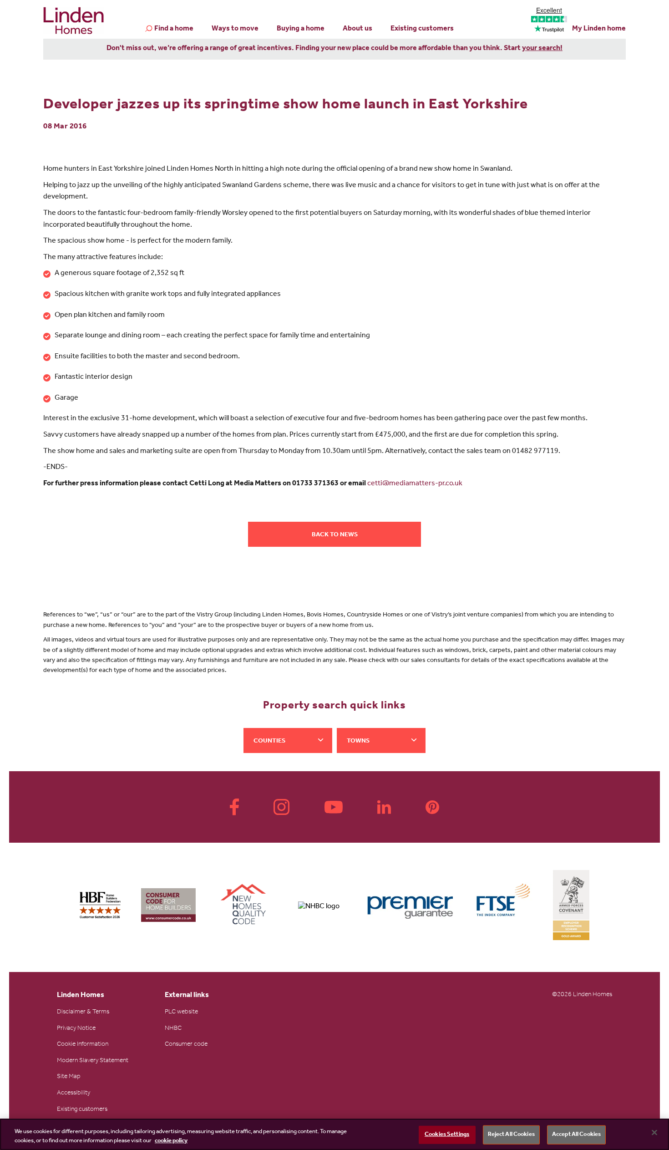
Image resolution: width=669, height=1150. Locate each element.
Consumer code (186, 1045)
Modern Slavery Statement (92, 1061)
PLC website (181, 1012)
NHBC (173, 1029)
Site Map (69, 1077)
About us (357, 29)
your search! (542, 48)
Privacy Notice (76, 1029)
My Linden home (599, 29)
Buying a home (300, 29)
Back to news (335, 535)
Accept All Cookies (576, 1135)
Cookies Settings (447, 1135)
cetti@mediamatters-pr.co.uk (414, 484)
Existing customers (422, 29)
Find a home (173, 29)
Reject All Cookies (511, 1135)
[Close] (654, 1133)
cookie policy (171, 1141)
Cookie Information (82, 1045)
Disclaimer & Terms (83, 1012)
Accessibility (73, 1093)
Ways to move (235, 29)
